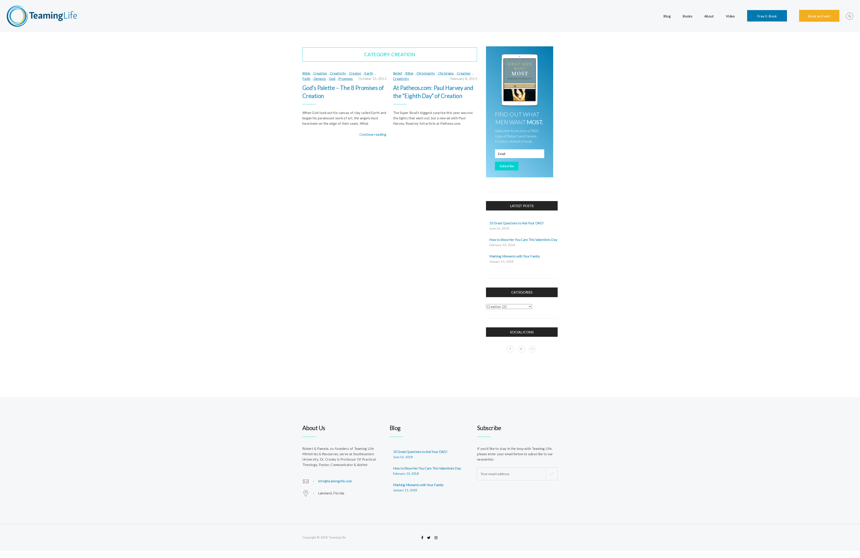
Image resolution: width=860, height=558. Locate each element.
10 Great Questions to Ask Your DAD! (516, 223)
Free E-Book (767, 16)
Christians (446, 73)
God (332, 79)
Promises (345, 79)
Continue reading (372, 134)
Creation (320, 73)
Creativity (338, 73)
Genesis (320, 79)
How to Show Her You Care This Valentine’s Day (523, 240)
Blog (667, 16)
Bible (306, 73)
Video (730, 16)
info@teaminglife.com (335, 481)
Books (687, 16)
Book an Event (819, 16)
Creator (355, 73)
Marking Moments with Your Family (514, 256)
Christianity (426, 73)
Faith (306, 79)
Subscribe (507, 166)
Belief (397, 73)
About (709, 16)
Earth (368, 73)
